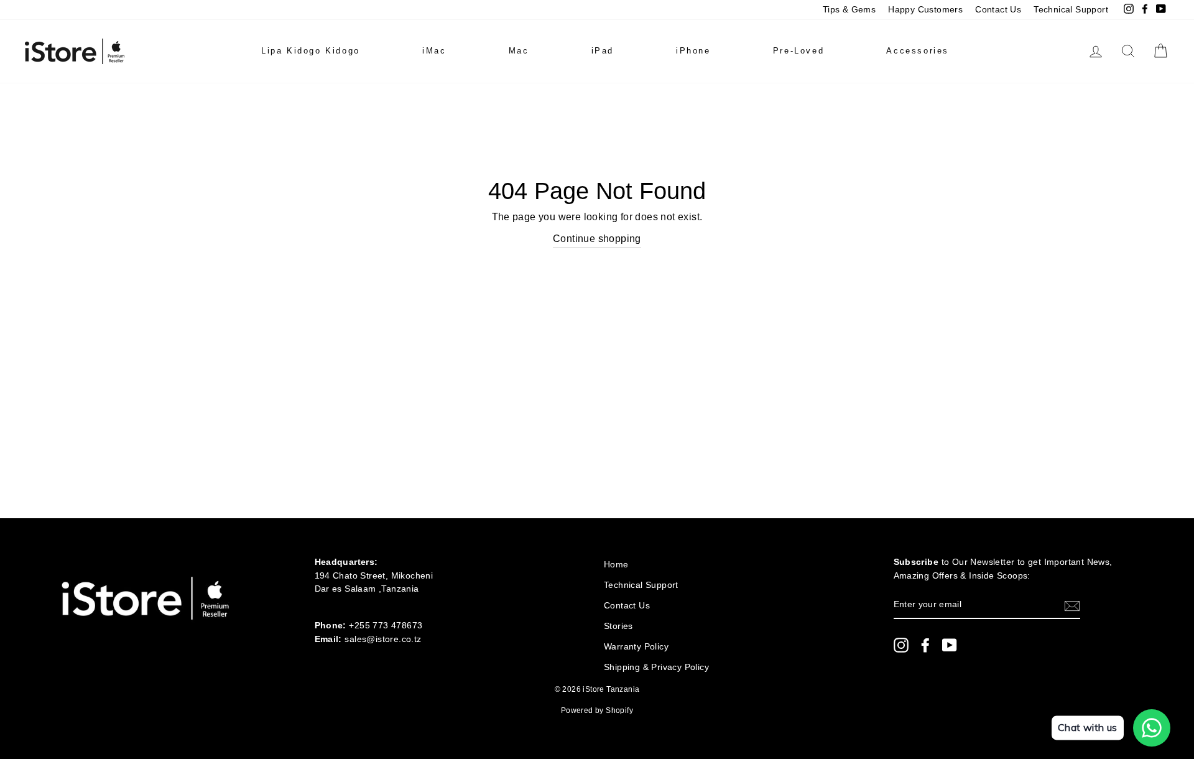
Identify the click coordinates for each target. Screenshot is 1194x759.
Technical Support (1071, 9)
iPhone (693, 50)
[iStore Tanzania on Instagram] (901, 645)
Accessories (917, 50)
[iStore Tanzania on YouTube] (949, 645)
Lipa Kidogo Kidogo (310, 50)
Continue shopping (597, 238)
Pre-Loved (798, 50)
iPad (602, 50)
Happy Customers (925, 9)
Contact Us (998, 9)
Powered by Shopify (597, 710)
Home (616, 564)
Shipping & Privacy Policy (656, 667)
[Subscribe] (1072, 605)
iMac (434, 50)
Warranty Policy (636, 646)
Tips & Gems (849, 9)
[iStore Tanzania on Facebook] (925, 645)
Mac (519, 50)
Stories (618, 626)
